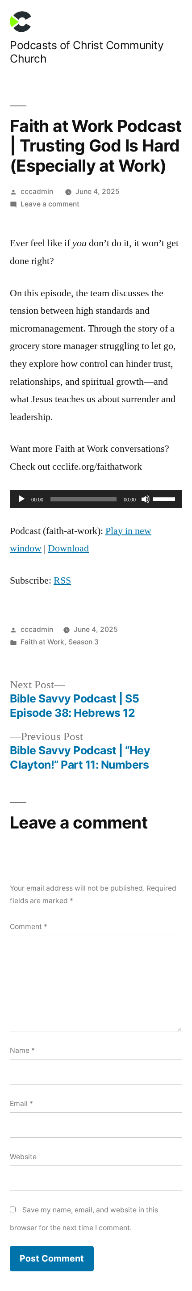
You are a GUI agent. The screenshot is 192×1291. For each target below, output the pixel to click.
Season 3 (83, 642)
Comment (28, 926)
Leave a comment (50, 204)
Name (22, 1050)
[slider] (165, 498)
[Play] (21, 499)
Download (68, 548)
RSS (62, 580)
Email (21, 1103)
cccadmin (37, 191)
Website (23, 1156)
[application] (96, 499)
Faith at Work (42, 642)
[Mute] (145, 499)
